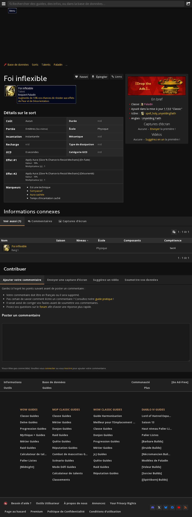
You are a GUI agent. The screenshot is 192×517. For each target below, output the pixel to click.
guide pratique (103, 299)
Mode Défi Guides (64, 467)
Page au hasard (15, 511)
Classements (61, 479)
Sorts (35, 64)
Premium (37, 511)
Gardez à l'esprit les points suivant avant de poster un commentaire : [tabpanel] (58, 328)
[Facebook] (172, 507)
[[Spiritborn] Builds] (155, 479)
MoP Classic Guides (66, 409)
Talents (45, 64)
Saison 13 (148, 422)
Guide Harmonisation (107, 416)
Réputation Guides (64, 448)
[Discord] (152, 507)
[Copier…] (174, 232)
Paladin (58, 64)
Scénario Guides (63, 460)
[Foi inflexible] (6, 248)
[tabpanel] (96, 244)
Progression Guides (33, 428)
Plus (147, 388)
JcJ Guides (100, 454)
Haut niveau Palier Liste (157, 428)
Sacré (173, 248)
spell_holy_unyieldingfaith (160, 113)
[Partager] (188, 3)
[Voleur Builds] (151, 467)
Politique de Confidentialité (66, 511)
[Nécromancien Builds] (157, 454)
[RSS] (185, 507)
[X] (159, 507)
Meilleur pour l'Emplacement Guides (115, 422)
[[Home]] (6, 504)
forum (43, 307)
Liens (118, 76)
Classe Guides (29, 416)
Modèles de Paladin (155, 460)
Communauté (140, 382)
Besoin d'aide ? (21, 503)
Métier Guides (29, 441)
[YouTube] (179, 507)
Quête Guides (61, 441)
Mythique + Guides (32, 435)
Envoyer (155, 129)
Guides (47, 388)
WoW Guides (29, 409)
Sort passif (36, 191)
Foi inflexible (19, 246)
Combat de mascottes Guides (70, 454)
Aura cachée (37, 194)
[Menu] (4, 3)
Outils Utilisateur (47, 503)
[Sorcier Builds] (152, 473)
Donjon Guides (62, 428)
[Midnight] (27, 467)
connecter (50, 368)
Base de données (18, 64)
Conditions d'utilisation (105, 511)
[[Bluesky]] (166, 507)
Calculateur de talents (34, 454)
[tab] (12, 221)
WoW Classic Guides (107, 409)
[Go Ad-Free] (180, 382)
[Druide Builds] (151, 448)
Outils (8, 388)
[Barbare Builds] (152, 441)
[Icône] (10, 91)
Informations (13, 382)
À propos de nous (75, 503)
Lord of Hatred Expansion (157, 416)
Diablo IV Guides (153, 409)
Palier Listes (28, 460)
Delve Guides (29, 422)
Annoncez (98, 503)
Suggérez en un (155, 139)
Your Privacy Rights (123, 503)
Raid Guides (28, 448)
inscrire (68, 368)
